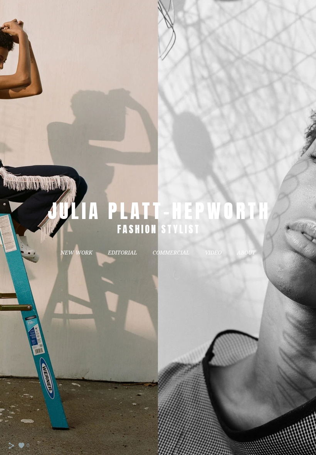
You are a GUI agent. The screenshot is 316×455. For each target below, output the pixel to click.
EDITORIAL (122, 252)
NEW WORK (76, 252)
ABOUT (246, 252)
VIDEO (213, 252)
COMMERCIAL (171, 252)
